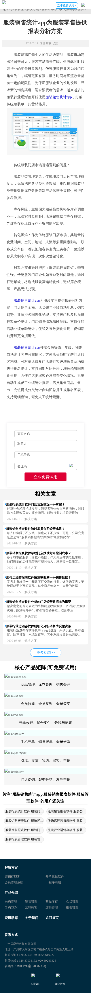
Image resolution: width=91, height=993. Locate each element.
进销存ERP (12, 876)
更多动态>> (46, 652)
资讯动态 (11, 918)
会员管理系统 (14, 882)
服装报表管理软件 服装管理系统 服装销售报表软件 (40, 839)
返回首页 (52, 918)
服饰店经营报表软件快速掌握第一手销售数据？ (38, 577)
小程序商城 (53, 882)
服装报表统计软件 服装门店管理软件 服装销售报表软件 (43, 811)
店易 (48, 43)
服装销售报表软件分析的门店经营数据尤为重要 (38, 602)
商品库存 (52, 901)
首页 (5, 9)
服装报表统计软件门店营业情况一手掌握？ (35, 504)
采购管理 (11, 901)
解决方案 (33, 9)
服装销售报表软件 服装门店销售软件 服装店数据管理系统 (44, 830)
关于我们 (31, 918)
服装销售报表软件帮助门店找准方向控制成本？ (38, 553)
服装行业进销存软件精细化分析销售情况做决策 (38, 626)
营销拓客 (31, 907)
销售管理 (31, 901)
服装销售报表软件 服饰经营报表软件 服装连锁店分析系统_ (45, 820)
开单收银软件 (55, 876)
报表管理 (17, 9)
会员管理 (72, 901)
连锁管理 (52, 907)
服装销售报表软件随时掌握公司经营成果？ (35, 528)
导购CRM (11, 907)
